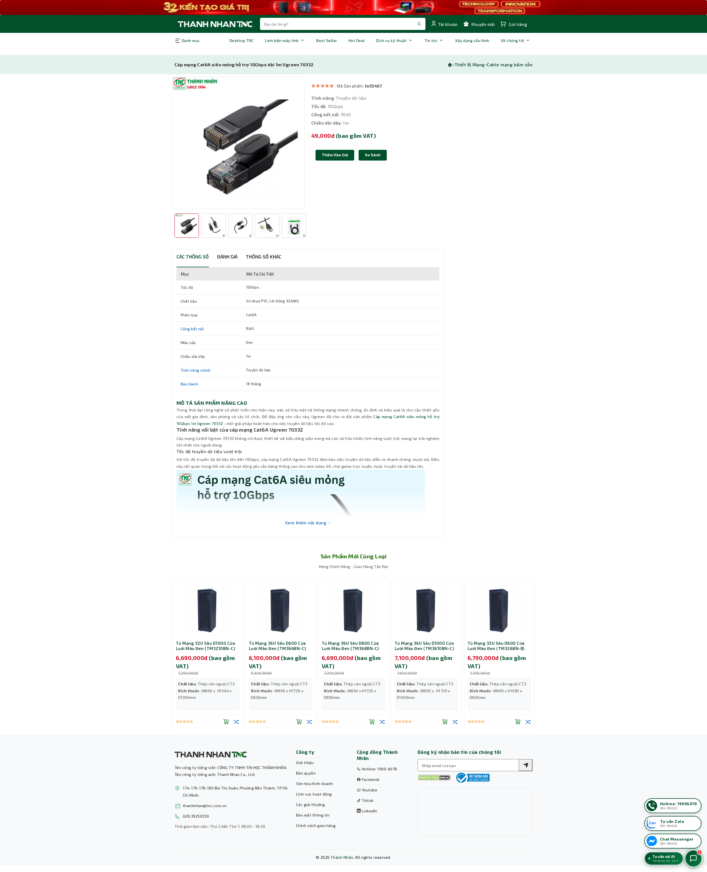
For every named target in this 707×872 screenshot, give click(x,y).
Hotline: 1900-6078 (379, 769)
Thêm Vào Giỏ (335, 154)
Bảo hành (189, 384)
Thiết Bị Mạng (470, 64)
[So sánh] (236, 721)
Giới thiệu (305, 762)
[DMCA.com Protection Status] (434, 778)
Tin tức (430, 40)
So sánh (373, 154)
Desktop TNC (241, 40)
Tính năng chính (196, 370)
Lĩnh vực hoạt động (314, 794)
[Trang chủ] (450, 64)
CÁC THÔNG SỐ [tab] (192, 256)
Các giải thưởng (310, 804)
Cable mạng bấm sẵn (509, 64)
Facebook (370, 779)
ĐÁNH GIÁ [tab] (227, 256)
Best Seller (326, 40)
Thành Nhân (342, 857)
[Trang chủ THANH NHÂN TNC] (215, 24)
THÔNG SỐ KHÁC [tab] (263, 256)
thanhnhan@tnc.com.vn (205, 805)
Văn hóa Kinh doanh (314, 783)
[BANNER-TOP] (353, 7)
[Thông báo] (472, 777)
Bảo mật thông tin (312, 815)
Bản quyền (306, 773)
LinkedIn (369, 810)
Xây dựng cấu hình (472, 40)
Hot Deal (357, 40)
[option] (238, 143)
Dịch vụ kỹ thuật (391, 40)
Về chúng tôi (512, 40)
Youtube (369, 790)
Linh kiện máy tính (282, 40)
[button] (372, 155)
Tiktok (367, 800)
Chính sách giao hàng (316, 825)
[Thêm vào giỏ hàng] (226, 721)
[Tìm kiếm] (525, 765)
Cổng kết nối (192, 328)
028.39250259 (196, 816)
